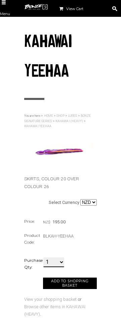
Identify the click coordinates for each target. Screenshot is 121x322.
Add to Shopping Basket (70, 283)
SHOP (60, 115)
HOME (48, 115)
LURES (72, 115)
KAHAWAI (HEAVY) (69, 121)
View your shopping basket (50, 299)
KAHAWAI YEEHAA (37, 126)
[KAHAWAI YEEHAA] (59, 147)
